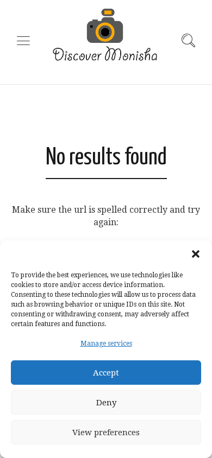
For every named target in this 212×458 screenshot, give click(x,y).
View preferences (106, 432)
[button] (195, 254)
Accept (106, 373)
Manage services (106, 343)
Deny (106, 403)
